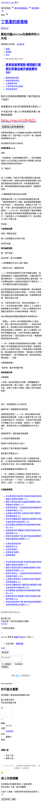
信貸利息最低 (11, 549)
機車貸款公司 (11, 547)
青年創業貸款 (11, 89)
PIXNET (11, 766)
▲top (3, 648)
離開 (13, 799)
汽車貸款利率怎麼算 (14, 86)
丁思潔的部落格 (14, 22)
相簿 (8, 49)
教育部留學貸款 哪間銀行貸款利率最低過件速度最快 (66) (23, 68)
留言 (22, 637)
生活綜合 (20, 44)
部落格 (8, 52)
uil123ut (4, 624)
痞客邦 (17, 637)
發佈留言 (5, 667)
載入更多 (5, 652)
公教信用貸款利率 (13, 544)
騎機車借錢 (10, 555)
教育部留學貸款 (12, 81)
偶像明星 (19, 644)
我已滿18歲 (6, 799)
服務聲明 (26, 768)
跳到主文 (5, 28)
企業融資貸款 (11, 84)
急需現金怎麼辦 (12, 552)
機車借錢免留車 (12, 78)
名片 (8, 55)
